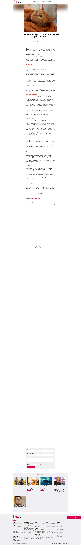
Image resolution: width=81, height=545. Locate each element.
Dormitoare (47, 531)
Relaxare (44, 535)
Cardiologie (36, 531)
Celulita (29, 537)
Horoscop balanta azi (60, 536)
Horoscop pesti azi (59, 534)
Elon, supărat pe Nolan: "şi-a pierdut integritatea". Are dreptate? (20, 506)
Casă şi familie (48, 529)
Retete (38, 1)
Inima (40, 529)
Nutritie (39, 536)
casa (32, 198)
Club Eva (14, 522)
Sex (33, 524)
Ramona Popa (41, 193)
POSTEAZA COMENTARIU (29, 204)
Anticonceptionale (37, 530)
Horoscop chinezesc (59, 526)
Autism (54, 533)
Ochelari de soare (40, 525)
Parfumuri (30, 536)
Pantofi (43, 524)
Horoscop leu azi (59, 535)
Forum (49, 1)
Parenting (47, 532)
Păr (24, 536)
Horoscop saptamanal (60, 537)
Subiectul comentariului (31, 453)
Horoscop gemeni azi (60, 529)
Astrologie (58, 527)
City (46, 1)
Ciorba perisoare (48, 526)
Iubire (29, 524)
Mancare (47, 523)
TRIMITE (31, 467)
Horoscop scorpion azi (60, 532)
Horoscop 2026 (59, 523)
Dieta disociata (37, 537)
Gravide (47, 533)
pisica (36, 198)
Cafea (48, 524)
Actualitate (48, 535)
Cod (27, 463)
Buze (27, 537)
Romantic (28, 523)
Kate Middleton (31, 528)
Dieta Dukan (40, 535)
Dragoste (25, 523)
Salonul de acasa (31, 538)
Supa (50, 524)
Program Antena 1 (26, 533)
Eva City (14, 539)
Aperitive (47, 525)
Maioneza (52, 525)
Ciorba (51, 523)
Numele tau (29, 449)
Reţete (47, 522)
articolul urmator (52, 195)
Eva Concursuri (15, 536)
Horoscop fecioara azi (60, 530)
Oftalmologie (40, 531)
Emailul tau (43, 449)
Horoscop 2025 (59, 524)
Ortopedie (39, 532)
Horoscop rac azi (59, 528)
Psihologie (42, 529)
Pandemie (47, 538)
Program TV (25, 532)
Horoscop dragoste (59, 525)
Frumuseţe (26, 535)
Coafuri (25, 536)
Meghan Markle (26, 528)
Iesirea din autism (49, 536)
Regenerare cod (45, 464)
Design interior (51, 531)
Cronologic (53, 204)
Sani (29, 536)
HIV (37, 532)
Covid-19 (52, 537)
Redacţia (64, 543)
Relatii (25, 524)
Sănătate (36, 528)
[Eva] (15, 1)
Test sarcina (42, 530)
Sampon (25, 537)
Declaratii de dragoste (30, 525)
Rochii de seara (39, 523)
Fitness (38, 535)
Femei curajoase (50, 533)
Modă (36, 522)
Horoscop (42, 1)
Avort (43, 531)
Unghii (28, 536)
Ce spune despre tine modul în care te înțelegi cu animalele (20, 487)
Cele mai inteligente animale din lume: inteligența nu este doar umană (45, 487)
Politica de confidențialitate (54, 543)
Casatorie (31, 524)
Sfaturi (14, 528)
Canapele (52, 530)
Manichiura (32, 536)
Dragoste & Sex (26, 522)
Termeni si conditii (60, 543)
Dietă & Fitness (37, 534)
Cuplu (27, 524)
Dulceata (52, 524)
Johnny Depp (29, 529)
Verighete (36, 525)
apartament (38, 198)
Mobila (50, 530)
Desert (49, 525)
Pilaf (54, 525)
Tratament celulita (26, 538)
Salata (47, 524)
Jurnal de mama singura (52, 532)
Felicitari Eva (15, 531)
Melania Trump (32, 531)
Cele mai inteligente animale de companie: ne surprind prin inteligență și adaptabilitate (33, 487)
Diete (35, 535)
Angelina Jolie (29, 530)
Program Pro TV (30, 532)
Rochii (26, 536)
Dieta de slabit (42, 536)
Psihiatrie (42, 532)
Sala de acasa (40, 538)
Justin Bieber (27, 531)
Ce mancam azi (50, 527)
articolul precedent (29, 195)
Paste (49, 523)
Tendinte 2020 (37, 526)
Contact (67, 543)
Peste (53, 523)
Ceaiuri (38, 529)
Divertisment (26, 527)
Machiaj (27, 536)
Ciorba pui (52, 526)
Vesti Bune (49, 537)
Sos (54, 523)
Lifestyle (34, 1)
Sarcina (36, 529)
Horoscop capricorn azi (60, 531)
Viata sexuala (31, 523)
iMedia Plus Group (21, 543)
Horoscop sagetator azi (60, 533)
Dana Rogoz (32, 530)
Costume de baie (39, 524)
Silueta (40, 537)
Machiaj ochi (32, 537)
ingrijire (34, 198)
